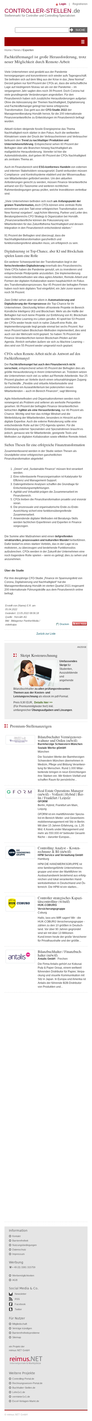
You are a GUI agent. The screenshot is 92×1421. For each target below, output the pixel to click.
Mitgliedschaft (19, 1324)
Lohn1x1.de (18, 1392)
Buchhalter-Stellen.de (23, 1387)
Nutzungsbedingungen (24, 1245)
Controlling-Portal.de (23, 1378)
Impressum (18, 1254)
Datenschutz (19, 1249)
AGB (14, 1280)
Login (62, 4)
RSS (17, 1299)
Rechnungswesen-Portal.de (27, 1383)
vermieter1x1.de (21, 1396)
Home (8, 50)
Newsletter (20, 1294)
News (17, 50)
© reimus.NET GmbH (16, 1414)
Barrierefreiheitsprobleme (26, 1332)
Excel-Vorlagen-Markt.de (25, 1401)
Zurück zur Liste (46, 633)
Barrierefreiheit (20, 1240)
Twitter (18, 1309)
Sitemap (16, 1337)
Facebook (20, 1304)
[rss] (79, 624)
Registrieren (80, 4)
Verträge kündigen (22, 1328)
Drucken (64, 624)
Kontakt (16, 1236)
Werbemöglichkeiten (23, 1275)
